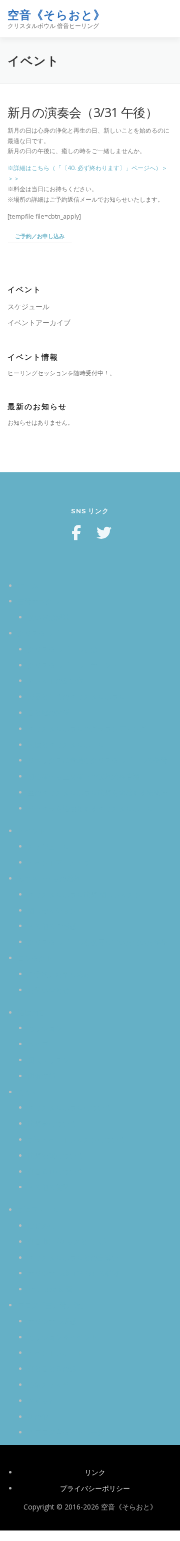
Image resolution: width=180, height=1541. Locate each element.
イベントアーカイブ (39, 322)
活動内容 (32, 1012)
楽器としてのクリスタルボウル (77, 696)
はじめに (42, 1225)
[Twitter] (104, 532)
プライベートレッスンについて (77, 1139)
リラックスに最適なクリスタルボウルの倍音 (98, 760)
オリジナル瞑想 (52, 1321)
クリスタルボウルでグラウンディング (87, 728)
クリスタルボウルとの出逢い (73, 1257)
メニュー (163, 19)
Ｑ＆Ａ (28, 1092)
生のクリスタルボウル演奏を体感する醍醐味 (98, 792)
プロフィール (39, 1209)
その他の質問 (49, 1187)
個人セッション (52, 910)
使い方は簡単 (49, 617)
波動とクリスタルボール (66, 744)
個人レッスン (49, 1060)
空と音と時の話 (52, 1368)
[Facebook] (76, 532)
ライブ (38, 1044)
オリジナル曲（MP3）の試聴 (74, 1273)
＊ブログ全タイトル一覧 (66, 1432)
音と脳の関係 (49, 712)
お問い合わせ (49, 990)
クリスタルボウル (46, 633)
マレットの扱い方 (56, 680)
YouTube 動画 (50, 1289)
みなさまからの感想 (49, 878)
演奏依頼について (56, 1155)
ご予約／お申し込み (39, 236)
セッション (45, 1028)
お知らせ (42, 1400)
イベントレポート (56, 1352)
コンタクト (35, 958)
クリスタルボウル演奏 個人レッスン (85, 894)
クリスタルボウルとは (63, 649)
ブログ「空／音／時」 (53, 1305)
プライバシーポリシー (95, 1488)
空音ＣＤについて (56, 1171)
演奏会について (52, 1123)
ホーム (28, 585)
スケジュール (29, 306)
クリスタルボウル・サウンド (73, 665)
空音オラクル (39, 601)
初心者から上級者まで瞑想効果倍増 (84, 776)
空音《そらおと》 (57, 15)
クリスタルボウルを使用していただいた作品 (98, 942)
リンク (95, 1472)
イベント (32, 831)
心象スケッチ (49, 1384)
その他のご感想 (52, 926)
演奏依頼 (42, 1076)
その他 (38, 1416)
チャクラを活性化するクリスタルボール (91, 808)
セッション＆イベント (63, 1337)
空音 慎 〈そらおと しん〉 (69, 1241)
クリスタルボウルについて (70, 1107)
